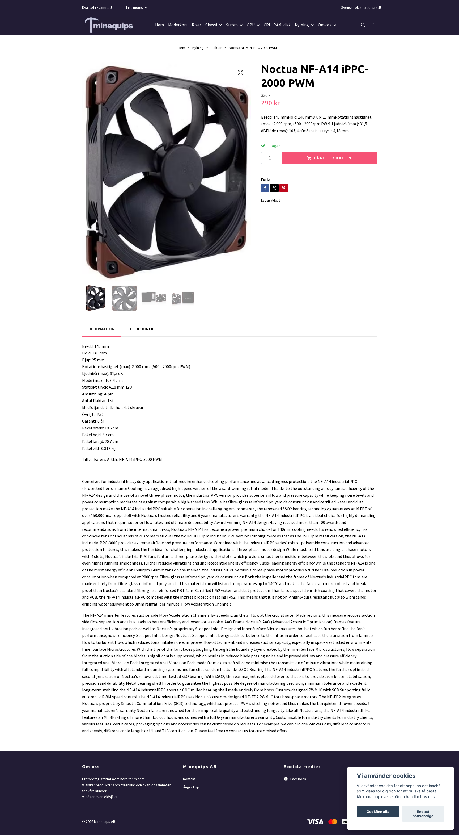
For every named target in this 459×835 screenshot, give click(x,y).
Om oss (325, 24)
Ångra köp (191, 787)
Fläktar (216, 47)
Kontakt (189, 778)
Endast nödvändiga (423, 814)
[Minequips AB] (108, 25)
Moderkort (178, 24)
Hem (159, 24)
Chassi (211, 24)
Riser (196, 24)
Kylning (302, 24)
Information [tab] (101, 329)
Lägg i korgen (333, 158)
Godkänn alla (378, 812)
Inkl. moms (135, 7)
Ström (232, 24)
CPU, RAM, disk (277, 24)
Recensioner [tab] (141, 329)
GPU (251, 24)
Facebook (298, 778)
